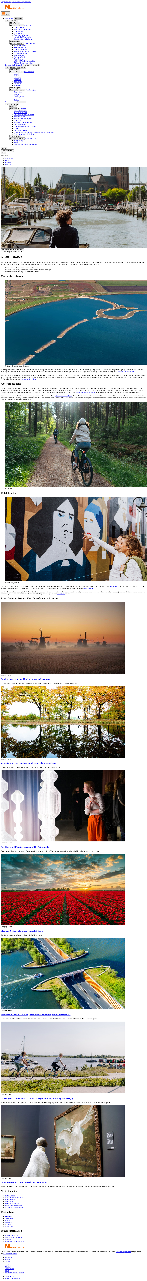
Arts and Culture (19, 117)
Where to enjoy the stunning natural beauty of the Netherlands (28, 763)
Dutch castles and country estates (25, 126)
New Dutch (18, 33)
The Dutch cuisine (20, 124)
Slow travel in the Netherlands (24, 115)
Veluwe (16, 94)
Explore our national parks (23, 118)
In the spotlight (15, 41)
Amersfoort (18, 85)
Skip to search (26, 2)
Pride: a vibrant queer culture (23, 63)
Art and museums (20, 45)
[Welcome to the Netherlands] (14, 9)
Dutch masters (114, 586)
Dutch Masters (19, 27)
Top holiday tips (15, 136)
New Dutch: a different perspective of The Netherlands (25, 847)
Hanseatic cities (19, 98)
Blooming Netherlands (21, 35)
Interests (13, 106)
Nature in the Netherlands (22, 29)
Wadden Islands (19, 96)
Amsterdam (18, 82)
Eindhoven (17, 80)
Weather (16, 142)
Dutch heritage (19, 31)
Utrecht (16, 74)
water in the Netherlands (126, 371)
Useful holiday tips (11, 1235)
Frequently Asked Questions (14, 1241)
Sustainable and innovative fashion (25, 51)
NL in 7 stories (14, 23)
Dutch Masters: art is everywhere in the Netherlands (23, 1182)
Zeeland (16, 100)
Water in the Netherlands (22, 37)
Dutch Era (17, 120)
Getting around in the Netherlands (25, 144)
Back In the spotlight (16, 43)
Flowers (16, 128)
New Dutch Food (20, 47)
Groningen (17, 84)
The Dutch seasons (20, 130)
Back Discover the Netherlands (15, 67)
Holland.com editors (10, 1254)
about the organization (123, 1252)
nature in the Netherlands (63, 396)
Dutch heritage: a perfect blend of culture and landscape (25, 679)
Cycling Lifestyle (20, 57)
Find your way (10, 102)
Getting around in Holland (14, 1237)
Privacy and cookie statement (15, 1278)
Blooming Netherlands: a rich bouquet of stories (22, 931)
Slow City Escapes (20, 111)
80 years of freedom (20, 113)
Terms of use (9, 1276)
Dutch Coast (18, 92)
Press (7, 1271)
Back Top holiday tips (17, 138)
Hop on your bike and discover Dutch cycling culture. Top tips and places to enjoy (37, 1098)
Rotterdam (17, 76)
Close (3, 153)
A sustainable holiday (21, 53)
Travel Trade (9, 1269)
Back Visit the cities (16, 72)
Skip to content (6, 2)
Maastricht (8, 1222)
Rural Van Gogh (19, 55)
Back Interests (14, 109)
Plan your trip (18, 140)
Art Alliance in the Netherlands (24, 134)
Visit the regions (15, 88)
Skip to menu (16, 2)
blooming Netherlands (29, 379)
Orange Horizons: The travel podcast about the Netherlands (34, 132)
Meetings (8, 1267)
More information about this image (12, 249)
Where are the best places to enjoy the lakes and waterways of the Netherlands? (35, 1015)
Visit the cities (14, 69)
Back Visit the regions (17, 90)
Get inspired (9, 18)
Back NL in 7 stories (16, 25)
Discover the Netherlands (13, 65)
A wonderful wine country (23, 122)
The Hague (17, 78)
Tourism (8, 1265)
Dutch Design (18, 59)
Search (4, 148)
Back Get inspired (11, 21)
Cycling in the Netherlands (23, 39)
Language (4, 155)
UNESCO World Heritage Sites (24, 61)
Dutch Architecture (20, 49)
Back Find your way (12, 104)
